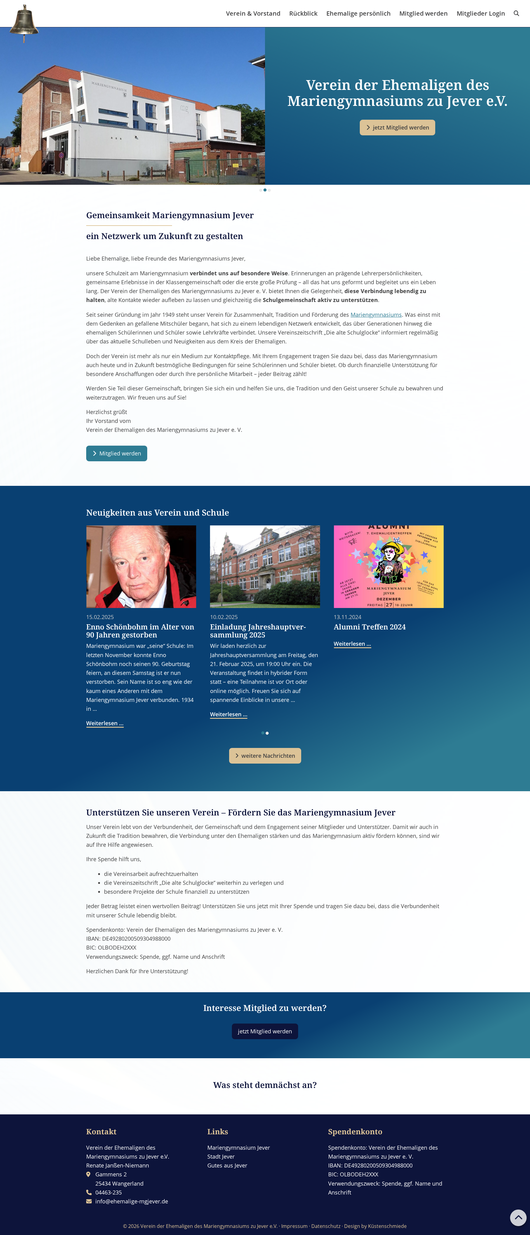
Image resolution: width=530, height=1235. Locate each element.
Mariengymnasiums (376, 314)
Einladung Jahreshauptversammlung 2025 (163, 631)
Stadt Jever (221, 1156)
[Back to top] (518, 1217)
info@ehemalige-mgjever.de (131, 1201)
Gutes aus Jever (227, 1165)
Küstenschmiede (387, 1226)
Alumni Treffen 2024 (275, 627)
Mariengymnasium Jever (238, 1147)
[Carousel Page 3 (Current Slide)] (269, 190)
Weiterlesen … (133, 714)
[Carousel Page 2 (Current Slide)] (267, 732)
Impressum (294, 1226)
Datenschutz (325, 1226)
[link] (516, 13)
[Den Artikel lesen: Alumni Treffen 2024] (294, 566)
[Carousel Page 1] (260, 190)
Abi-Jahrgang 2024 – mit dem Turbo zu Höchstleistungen (413, 631)
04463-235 (108, 1192)
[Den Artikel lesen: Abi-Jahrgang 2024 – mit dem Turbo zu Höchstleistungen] (418, 566)
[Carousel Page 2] (265, 190)
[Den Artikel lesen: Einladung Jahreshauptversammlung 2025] (170, 566)
